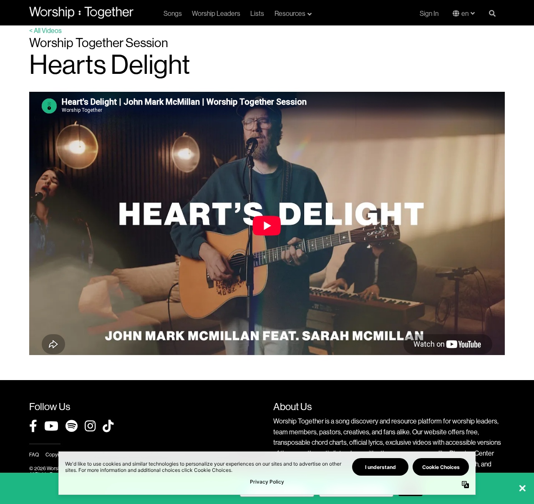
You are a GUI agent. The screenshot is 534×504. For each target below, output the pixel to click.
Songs (173, 13)
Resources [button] (290, 13)
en (465, 13)
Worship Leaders (216, 13)
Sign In (429, 13)
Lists (257, 13)
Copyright (56, 454)
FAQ (34, 454)
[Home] (81, 12)
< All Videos (45, 30)
